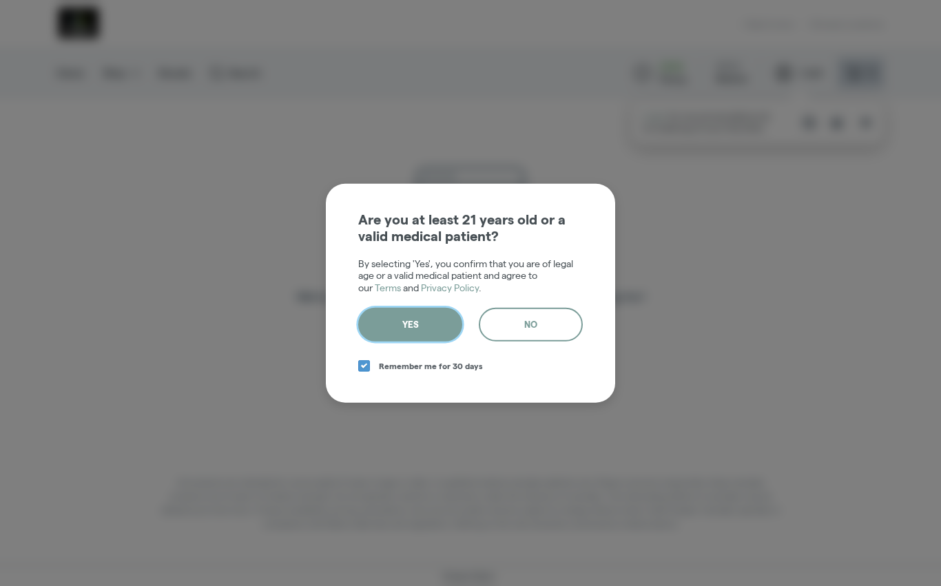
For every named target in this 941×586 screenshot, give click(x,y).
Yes (410, 324)
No (530, 324)
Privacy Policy (450, 287)
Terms (388, 287)
